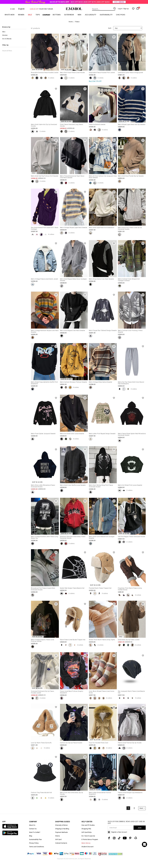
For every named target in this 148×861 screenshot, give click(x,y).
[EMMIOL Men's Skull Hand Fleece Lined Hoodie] (61, 78)
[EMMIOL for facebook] (109, 838)
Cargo (46, 14)
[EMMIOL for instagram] (114, 838)
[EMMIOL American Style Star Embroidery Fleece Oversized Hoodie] (61, 543)
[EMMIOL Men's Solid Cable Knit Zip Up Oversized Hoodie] (32, 131)
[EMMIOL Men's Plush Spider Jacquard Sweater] (32, 439)
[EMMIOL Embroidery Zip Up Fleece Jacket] (119, 645)
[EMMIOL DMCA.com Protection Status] (115, 855)
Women (21, 15)
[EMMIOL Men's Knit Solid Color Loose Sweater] (61, 439)
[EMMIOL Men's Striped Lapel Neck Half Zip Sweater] (119, 129)
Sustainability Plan (35, 839)
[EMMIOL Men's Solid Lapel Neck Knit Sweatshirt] (90, 232)
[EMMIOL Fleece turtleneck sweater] (90, 129)
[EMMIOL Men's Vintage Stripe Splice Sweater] (90, 387)
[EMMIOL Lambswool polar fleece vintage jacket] (119, 78)
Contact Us (33, 829)
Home (71, 22)
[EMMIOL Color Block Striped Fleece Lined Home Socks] (90, 698)
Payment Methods (61, 832)
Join (139, 828)
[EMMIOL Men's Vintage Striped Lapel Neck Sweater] (61, 232)
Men (79, 15)
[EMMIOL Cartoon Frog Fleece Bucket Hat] (32, 798)
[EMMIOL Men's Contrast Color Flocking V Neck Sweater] (119, 337)
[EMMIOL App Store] (10, 828)
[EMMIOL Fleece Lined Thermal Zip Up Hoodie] (119, 748)
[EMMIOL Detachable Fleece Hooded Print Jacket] (90, 78)
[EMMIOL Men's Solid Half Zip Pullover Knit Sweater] (32, 181)
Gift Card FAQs (87, 832)
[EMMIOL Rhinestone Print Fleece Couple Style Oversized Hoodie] (32, 595)
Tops (38, 15)
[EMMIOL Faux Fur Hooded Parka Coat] (90, 748)
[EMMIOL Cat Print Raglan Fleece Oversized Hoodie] (119, 542)
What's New (9, 15)
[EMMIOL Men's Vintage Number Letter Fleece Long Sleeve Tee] (32, 543)
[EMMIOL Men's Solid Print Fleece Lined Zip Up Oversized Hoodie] (119, 234)
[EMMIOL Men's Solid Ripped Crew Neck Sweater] (61, 335)
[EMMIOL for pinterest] (130, 838)
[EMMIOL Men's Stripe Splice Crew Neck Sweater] (90, 284)
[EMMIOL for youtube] (124, 838)
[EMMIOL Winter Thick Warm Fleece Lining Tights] (90, 645)
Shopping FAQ (86, 829)
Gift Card (58, 839)
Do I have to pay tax (88, 836)
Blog (30, 836)
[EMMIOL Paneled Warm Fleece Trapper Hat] (90, 593)
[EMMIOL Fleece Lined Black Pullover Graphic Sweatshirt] (61, 698)
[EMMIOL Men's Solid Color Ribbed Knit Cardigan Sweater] (90, 543)
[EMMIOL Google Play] (10, 835)
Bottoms (56, 15)
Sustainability (106, 15)
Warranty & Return (61, 825)
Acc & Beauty (90, 15)
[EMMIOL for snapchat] (135, 838)
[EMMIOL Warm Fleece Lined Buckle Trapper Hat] (61, 645)
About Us (32, 825)
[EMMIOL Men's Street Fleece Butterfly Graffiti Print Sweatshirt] (32, 389)
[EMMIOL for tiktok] (119, 838)
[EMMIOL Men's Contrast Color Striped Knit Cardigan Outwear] (119, 286)
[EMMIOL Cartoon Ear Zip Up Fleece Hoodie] (61, 748)
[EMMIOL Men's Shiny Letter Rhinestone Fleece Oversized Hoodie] (32, 492)
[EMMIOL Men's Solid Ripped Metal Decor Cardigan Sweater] (61, 286)
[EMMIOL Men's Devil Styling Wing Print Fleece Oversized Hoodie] (90, 492)
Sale (30, 15)
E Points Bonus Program (90, 839)
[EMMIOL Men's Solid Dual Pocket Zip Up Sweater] (119, 181)
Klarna (57, 836)
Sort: (109, 28)
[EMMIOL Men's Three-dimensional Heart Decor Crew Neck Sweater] (61, 183)
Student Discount (87, 846)
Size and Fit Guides (88, 825)
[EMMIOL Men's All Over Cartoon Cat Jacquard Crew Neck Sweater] (90, 183)
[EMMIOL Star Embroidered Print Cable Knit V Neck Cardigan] (32, 234)
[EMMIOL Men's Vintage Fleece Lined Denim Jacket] (32, 284)
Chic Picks (120, 15)
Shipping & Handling (62, 829)
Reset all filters (7, 51)
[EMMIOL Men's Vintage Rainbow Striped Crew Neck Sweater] (32, 337)
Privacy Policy (34, 843)
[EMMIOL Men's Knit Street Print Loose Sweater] (119, 490)
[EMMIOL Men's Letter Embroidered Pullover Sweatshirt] (90, 799)
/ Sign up (125, 8)
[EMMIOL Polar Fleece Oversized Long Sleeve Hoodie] (61, 131)
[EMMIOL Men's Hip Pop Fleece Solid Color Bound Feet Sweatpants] (119, 389)
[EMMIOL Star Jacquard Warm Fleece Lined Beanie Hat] (119, 698)
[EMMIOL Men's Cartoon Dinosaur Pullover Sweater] (61, 387)
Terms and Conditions (36, 846)
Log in (120, 8)
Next (141, 808)
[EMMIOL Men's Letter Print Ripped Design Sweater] (90, 439)
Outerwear (69, 15)
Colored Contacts (61, 843)
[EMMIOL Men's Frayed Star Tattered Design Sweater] (90, 335)
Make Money (86, 843)
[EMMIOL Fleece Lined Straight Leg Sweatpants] (119, 798)
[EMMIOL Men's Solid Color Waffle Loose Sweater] (61, 490)
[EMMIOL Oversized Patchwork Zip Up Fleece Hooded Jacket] (32, 698)
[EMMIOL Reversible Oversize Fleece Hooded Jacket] (32, 78)
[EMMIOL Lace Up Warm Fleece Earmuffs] (32, 748)
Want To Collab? (34, 832)
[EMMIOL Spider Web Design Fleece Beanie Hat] (61, 593)
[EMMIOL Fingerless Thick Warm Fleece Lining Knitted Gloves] (119, 595)
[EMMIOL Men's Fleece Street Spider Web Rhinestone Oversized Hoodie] (119, 440)
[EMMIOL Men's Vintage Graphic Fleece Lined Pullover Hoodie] (32, 646)
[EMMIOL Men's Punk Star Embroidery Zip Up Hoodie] (61, 799)
